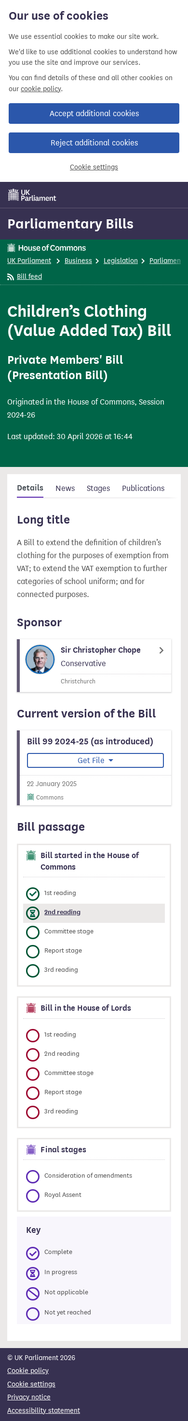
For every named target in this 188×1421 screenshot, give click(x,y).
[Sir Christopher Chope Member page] (94, 665)
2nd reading (62, 912)
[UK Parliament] (32, 194)
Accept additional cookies (94, 113)
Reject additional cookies (94, 142)
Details (30, 488)
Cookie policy (28, 1371)
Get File (92, 760)
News (65, 488)
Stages (98, 488)
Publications (143, 488)
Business (78, 261)
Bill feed (29, 277)
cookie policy (41, 89)
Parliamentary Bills (70, 223)
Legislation (121, 261)
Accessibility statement (43, 1411)
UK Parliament (29, 261)
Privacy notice (29, 1397)
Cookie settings (94, 167)
